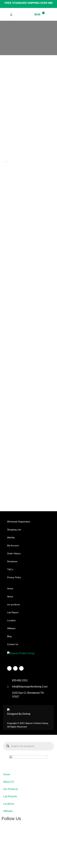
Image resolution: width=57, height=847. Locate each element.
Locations (8, 803)
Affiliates (8, 811)
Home (6, 774)
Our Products (10, 789)
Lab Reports (10, 796)
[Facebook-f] (9, 668)
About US (8, 781)
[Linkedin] (21, 668)
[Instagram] (15, 668)
